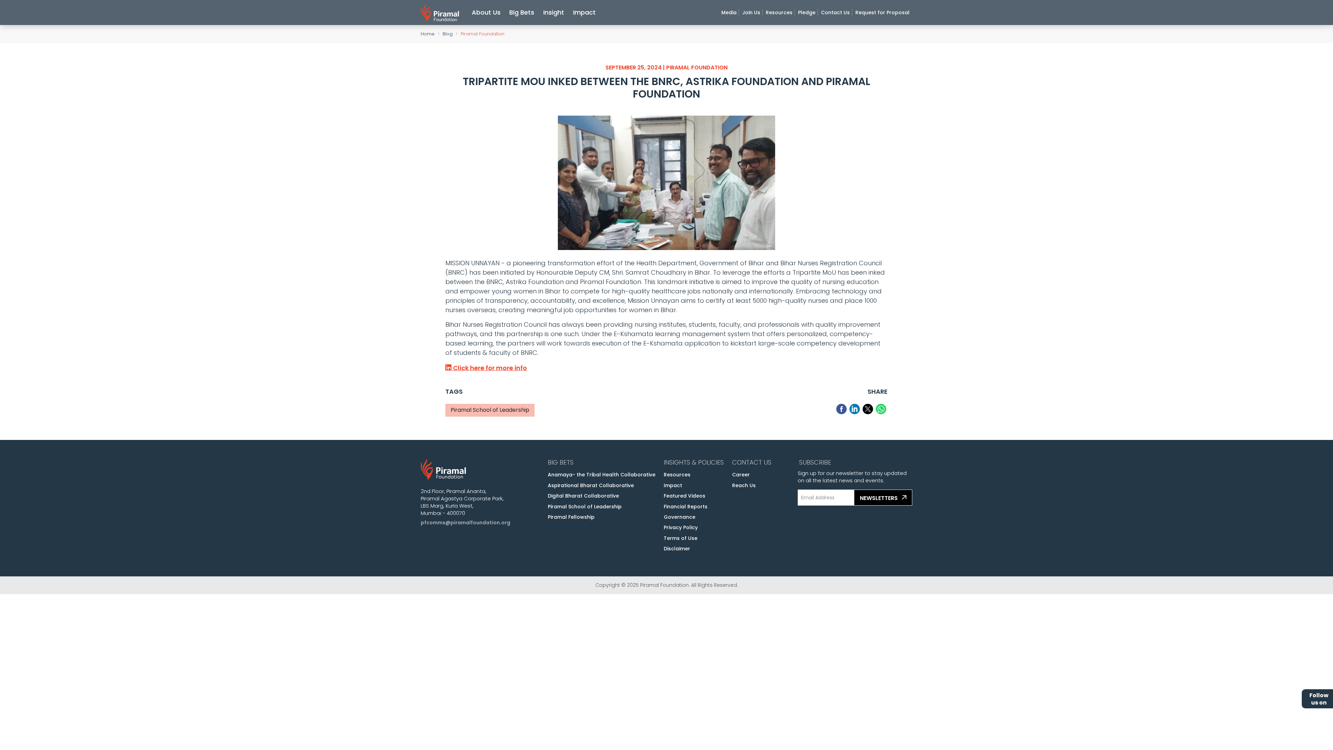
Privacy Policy (681, 527)
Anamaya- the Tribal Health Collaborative (601, 474)
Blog (448, 34)
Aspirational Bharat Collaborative (591, 485)
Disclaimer (677, 548)
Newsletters (879, 498)
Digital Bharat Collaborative (583, 495)
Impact (584, 12)
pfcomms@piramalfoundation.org (465, 522)
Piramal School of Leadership (585, 506)
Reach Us (744, 485)
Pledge (806, 12)
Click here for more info (489, 368)
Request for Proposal (882, 12)
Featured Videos (684, 495)
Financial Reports (685, 506)
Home (428, 34)
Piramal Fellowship (571, 517)
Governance (679, 517)
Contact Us (835, 12)
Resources (779, 12)
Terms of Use (680, 538)
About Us (486, 12)
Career (741, 474)
